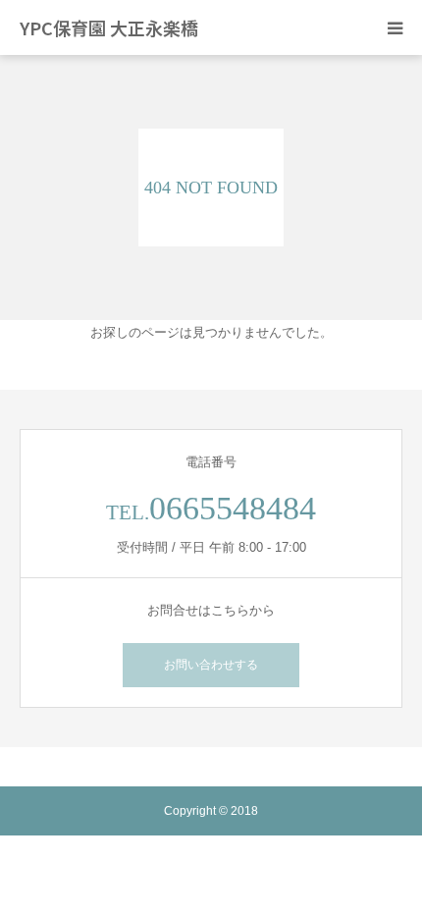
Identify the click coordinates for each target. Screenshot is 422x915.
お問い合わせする (211, 665)
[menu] (394, 27)
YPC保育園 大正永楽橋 (109, 27)
